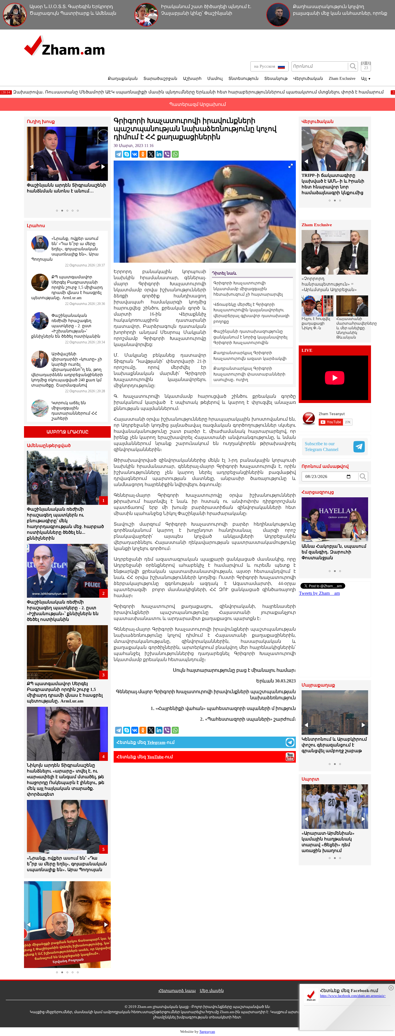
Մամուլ (215, 78)
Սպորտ (310, 779)
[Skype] (126, 154)
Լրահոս (36, 226)
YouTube (155, 757)
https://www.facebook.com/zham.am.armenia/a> (353, 996)
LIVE (307, 350)
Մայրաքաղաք (318, 685)
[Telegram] (118, 154)
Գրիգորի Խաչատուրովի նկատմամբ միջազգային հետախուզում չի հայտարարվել (248, 289)
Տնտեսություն (243, 78)
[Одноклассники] (142, 154)
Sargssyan (207, 1031)
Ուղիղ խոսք (41, 121)
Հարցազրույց (318, 492)
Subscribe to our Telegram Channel (321, 446)
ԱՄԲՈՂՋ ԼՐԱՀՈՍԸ (67, 432)
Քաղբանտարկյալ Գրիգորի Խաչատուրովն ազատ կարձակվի (250, 356)
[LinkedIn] (159, 154)
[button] (32, 166)
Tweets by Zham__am (319, 593)
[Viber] (167, 154)
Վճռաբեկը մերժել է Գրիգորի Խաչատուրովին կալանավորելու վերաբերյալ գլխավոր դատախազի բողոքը (251, 313)
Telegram (156, 742)
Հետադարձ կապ (177, 991)
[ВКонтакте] (134, 154)
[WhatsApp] (175, 154)
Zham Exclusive (342, 78)
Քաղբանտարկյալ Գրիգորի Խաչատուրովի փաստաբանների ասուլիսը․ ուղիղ (249, 374)
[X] (150, 154)
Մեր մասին (212, 991)
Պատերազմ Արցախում (197, 104)
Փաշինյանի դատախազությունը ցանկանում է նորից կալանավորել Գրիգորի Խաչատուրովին (250, 337)
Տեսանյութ (275, 78)
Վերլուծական (308, 78)
